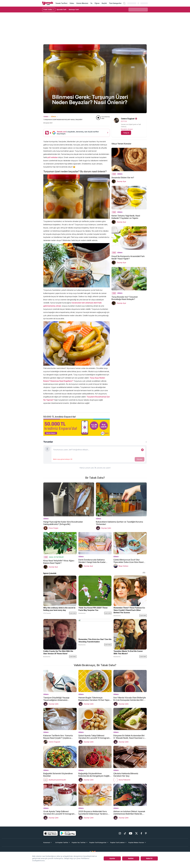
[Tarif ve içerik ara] (124, 3)
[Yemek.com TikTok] (125, 833)
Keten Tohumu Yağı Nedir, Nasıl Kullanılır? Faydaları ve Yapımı (125, 217)
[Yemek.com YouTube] (130, 833)
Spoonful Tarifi (61, 9)
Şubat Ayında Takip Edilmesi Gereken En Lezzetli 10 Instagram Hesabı (94, 736)
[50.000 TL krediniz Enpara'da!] (76, 427)
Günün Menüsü (82, 3)
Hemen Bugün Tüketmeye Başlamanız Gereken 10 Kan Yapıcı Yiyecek (94, 698)
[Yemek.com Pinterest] (146, 833)
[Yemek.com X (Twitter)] (136, 833)
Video (72, 3)
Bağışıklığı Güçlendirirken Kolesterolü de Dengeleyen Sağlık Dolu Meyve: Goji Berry (94, 774)
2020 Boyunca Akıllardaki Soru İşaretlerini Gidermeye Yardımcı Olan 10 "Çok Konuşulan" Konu (93, 812)
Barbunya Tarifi (74, 9)
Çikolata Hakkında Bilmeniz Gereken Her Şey (125, 774)
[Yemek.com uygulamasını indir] (50, 833)
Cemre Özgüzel (127, 119)
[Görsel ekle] (142, 450)
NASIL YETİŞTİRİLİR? (56, 557)
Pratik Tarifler (47, 9)
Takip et (126, 133)
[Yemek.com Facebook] (141, 833)
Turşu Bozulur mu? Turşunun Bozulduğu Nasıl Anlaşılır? (124, 298)
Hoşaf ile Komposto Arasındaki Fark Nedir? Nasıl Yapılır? (128, 257)
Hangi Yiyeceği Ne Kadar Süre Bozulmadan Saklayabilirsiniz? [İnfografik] (63, 523)
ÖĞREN (53, 116)
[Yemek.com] (47, 3)
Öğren (97, 3)
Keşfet (104, 3)
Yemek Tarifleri (61, 3)
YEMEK (45, 116)
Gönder (139, 459)
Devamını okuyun (127, 129)
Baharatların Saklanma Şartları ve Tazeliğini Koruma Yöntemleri (119, 523)
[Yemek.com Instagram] (120, 833)
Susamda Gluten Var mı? (122, 177)
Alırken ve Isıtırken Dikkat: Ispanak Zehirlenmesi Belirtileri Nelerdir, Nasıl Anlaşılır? (129, 812)
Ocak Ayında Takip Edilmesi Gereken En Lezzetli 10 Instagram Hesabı (58, 812)
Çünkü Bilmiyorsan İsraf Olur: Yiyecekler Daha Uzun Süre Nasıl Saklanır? (128, 561)
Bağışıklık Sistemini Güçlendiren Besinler (58, 774)
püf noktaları (53, 157)
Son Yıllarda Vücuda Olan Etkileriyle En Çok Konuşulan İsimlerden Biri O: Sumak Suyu (129, 698)
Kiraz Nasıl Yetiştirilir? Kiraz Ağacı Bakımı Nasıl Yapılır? (58, 561)
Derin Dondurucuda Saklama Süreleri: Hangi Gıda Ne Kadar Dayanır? (92, 561)
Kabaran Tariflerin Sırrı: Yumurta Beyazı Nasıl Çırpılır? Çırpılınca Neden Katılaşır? (58, 736)
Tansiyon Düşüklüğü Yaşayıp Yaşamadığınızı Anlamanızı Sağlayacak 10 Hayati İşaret (56, 698)
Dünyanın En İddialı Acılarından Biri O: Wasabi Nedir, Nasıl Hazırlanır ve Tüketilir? (129, 736)
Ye (91, 3)
